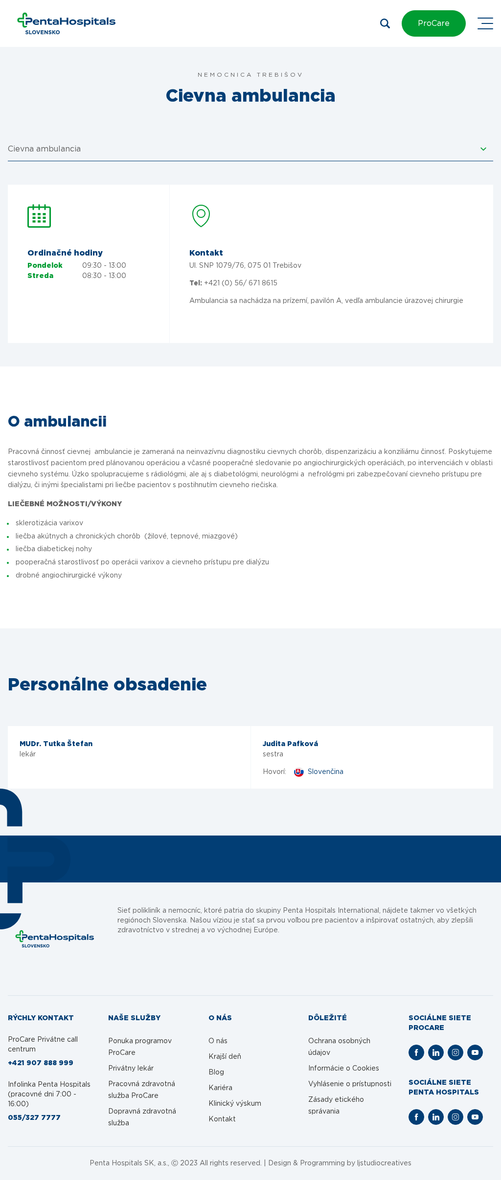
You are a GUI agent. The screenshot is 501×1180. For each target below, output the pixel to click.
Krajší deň (224, 1056)
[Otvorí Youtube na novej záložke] (475, 1052)
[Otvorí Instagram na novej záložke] (455, 1052)
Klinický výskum (234, 1103)
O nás (218, 1041)
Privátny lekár (131, 1068)
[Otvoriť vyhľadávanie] (385, 23)
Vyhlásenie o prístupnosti (349, 1084)
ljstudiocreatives (384, 1163)
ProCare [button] (434, 23)
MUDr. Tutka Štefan (56, 744)
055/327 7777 (34, 1118)
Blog (216, 1072)
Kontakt (222, 1119)
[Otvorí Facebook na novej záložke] (416, 1052)
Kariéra (220, 1088)
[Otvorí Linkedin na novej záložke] (436, 1052)
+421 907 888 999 (40, 1063)
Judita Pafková (290, 744)
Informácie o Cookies (343, 1068)
